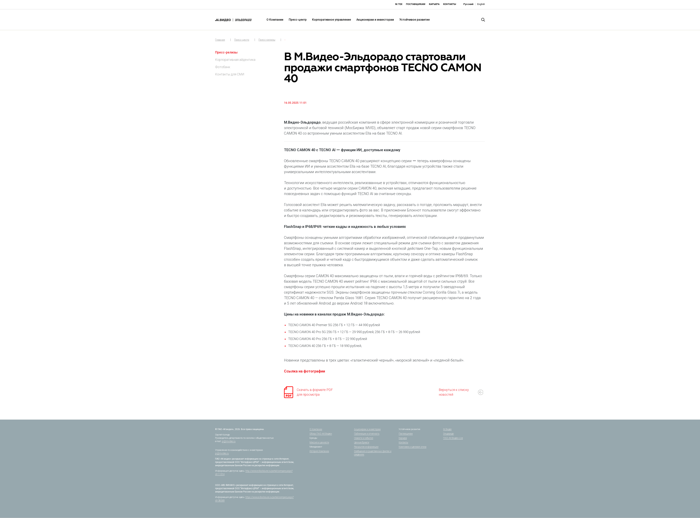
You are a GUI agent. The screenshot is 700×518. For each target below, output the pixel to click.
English (481, 4)
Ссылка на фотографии (304, 371)
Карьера (434, 4)
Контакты (449, 4)
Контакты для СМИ (229, 74)
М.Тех (398, 4)
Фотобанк (222, 67)
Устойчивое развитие (414, 19)
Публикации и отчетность (366, 433)
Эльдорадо (448, 433)
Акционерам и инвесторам (375, 19)
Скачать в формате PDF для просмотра (315, 392)
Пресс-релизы (266, 40)
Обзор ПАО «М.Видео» (321, 433)
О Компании (275, 19)
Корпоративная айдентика (235, 60)
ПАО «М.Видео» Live (453, 438)
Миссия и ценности (319, 442)
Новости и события (363, 438)
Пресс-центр (298, 19)
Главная (220, 40)
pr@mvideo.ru (229, 441)
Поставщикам (415, 4)
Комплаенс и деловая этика (412, 447)
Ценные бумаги (361, 442)
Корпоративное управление (331, 19)
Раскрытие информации (366, 447)
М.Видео (447, 429)
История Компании (319, 451)
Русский (468, 4)
